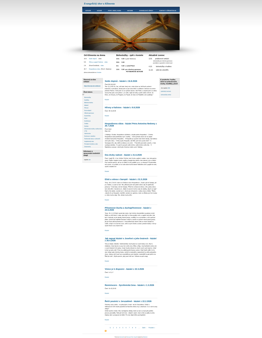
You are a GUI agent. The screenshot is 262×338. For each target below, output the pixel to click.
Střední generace (89, 113)
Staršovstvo (87, 133)
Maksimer (145, 336)
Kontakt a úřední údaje (167, 10)
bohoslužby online (166, 94)
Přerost (86, 108)
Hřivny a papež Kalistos (96, 62)
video (106, 62)
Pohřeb (86, 126)
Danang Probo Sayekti (132, 336)
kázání (99, 10)
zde (90, 159)
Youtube (99, 72)
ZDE (169, 88)
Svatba (86, 123)
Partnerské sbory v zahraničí (92, 138)
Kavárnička (87, 115)
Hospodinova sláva (94, 69)
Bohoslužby (87, 97)
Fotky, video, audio (114, 10)
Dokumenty (87, 146)
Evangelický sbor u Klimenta (99, 3)
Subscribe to (105, 331)
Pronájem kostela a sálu (91, 144)
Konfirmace (87, 121)
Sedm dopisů (93, 58)
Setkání (88, 10)
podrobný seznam (166, 91)
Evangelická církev (146, 10)
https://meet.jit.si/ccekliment (92, 86)
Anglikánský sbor (89, 141)
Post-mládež (87, 110)
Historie (130, 10)
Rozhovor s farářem (89, 136)
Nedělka (86, 100)
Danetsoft (122, 336)
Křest (85, 118)
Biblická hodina (88, 102)
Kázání (107, 99)
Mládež (86, 105)
